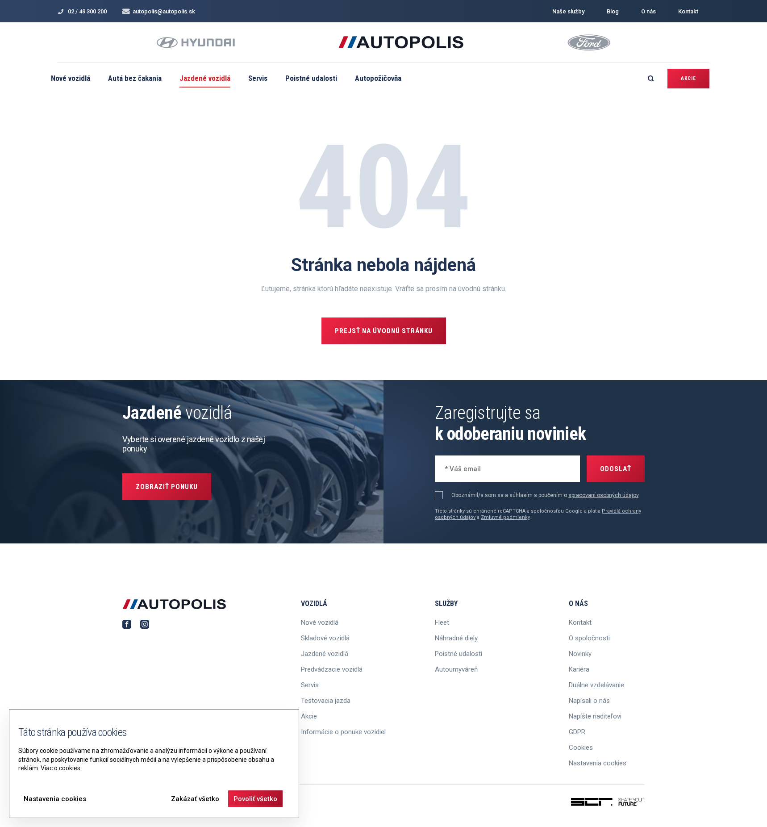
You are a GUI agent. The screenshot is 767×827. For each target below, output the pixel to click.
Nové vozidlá (70, 78)
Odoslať (615, 469)
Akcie (688, 78)
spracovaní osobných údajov (603, 495)
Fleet (442, 622)
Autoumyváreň (456, 669)
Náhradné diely (456, 638)
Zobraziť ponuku (167, 487)
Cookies (581, 747)
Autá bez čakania (135, 78)
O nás (648, 11)
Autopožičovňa (378, 78)
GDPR (577, 732)
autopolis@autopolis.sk (164, 11)
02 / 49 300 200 (87, 11)
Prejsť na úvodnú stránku (384, 331)
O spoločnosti (589, 638)
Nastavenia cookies (597, 763)
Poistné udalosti (311, 78)
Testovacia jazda (325, 701)
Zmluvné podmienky (505, 517)
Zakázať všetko (195, 799)
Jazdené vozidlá (204, 78)
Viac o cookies (60, 768)
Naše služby (568, 11)
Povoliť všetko (255, 799)
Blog (613, 11)
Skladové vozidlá (325, 638)
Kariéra (579, 669)
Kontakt (688, 11)
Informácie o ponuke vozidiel (343, 732)
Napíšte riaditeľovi (595, 716)
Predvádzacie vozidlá (332, 669)
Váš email (457, 467)
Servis (257, 78)
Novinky (580, 654)
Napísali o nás (589, 701)
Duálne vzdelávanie (596, 685)
